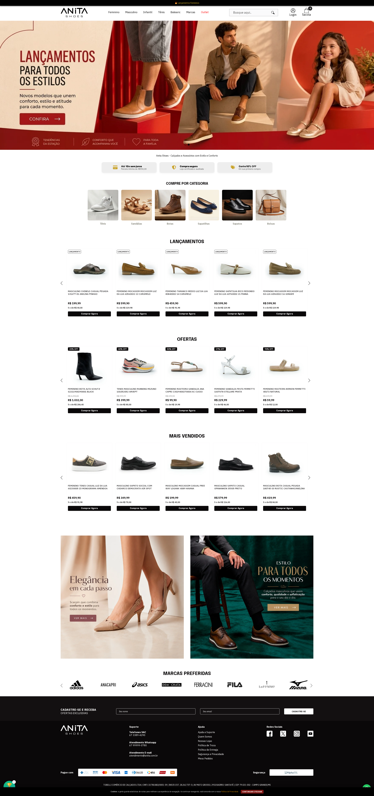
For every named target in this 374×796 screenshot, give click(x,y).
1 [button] (185, 144)
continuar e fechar (252, 792)
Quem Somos (205, 736)
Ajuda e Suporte (206, 732)
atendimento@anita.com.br (143, 755)
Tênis (161, 12)
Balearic (175, 12)
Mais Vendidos (187, 436)
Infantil (147, 12)
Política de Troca (207, 745)
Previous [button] (63, 283)
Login (293, 15)
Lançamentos (187, 241)
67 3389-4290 (137, 735)
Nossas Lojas (205, 740)
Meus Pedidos (205, 758)
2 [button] (188, 144)
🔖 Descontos (187, 3)
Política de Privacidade (229, 792)
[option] (187, 85)
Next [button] (310, 283)
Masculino (131, 12)
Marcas (190, 12)
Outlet (205, 12)
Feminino (113, 12)
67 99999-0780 (138, 745)
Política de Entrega (208, 749)
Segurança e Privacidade (211, 754)
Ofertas (187, 339)
